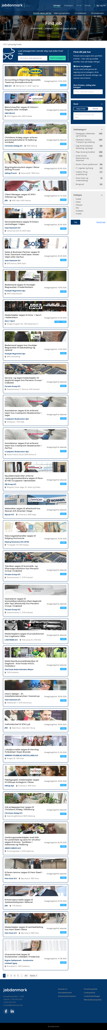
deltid (78, 202)
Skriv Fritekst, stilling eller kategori (84, 86)
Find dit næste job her (42, 13)
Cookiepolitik (89, 992)
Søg (75, 222)
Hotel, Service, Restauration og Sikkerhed (82, 158)
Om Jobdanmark (65, 992)
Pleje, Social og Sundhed (85, 152)
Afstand (95, 109)
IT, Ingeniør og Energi (84, 168)
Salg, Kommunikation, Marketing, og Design (84, 147)
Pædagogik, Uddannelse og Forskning (85, 134)
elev (77, 208)
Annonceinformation (67, 996)
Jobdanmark (36, 28)
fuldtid (78, 199)
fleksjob (79, 205)
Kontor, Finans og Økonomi (86, 164)
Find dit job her (82, 52)
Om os (78, 5)
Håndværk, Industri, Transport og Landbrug (85, 141)
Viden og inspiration (62, 13)
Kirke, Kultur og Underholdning (82, 179)
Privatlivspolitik (90, 989)
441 (26, 975)
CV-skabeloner (80, 13)
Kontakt (87, 5)
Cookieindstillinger (92, 996)
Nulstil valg (100, 222)
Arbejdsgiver (68, 5)
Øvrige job (80, 184)
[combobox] (88, 91)
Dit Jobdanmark (97, 13)
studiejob (79, 211)
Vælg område (80, 109)
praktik (79, 214)
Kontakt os (62, 989)
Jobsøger (57, 5)
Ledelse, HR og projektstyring (81, 173)
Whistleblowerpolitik (93, 1000)
